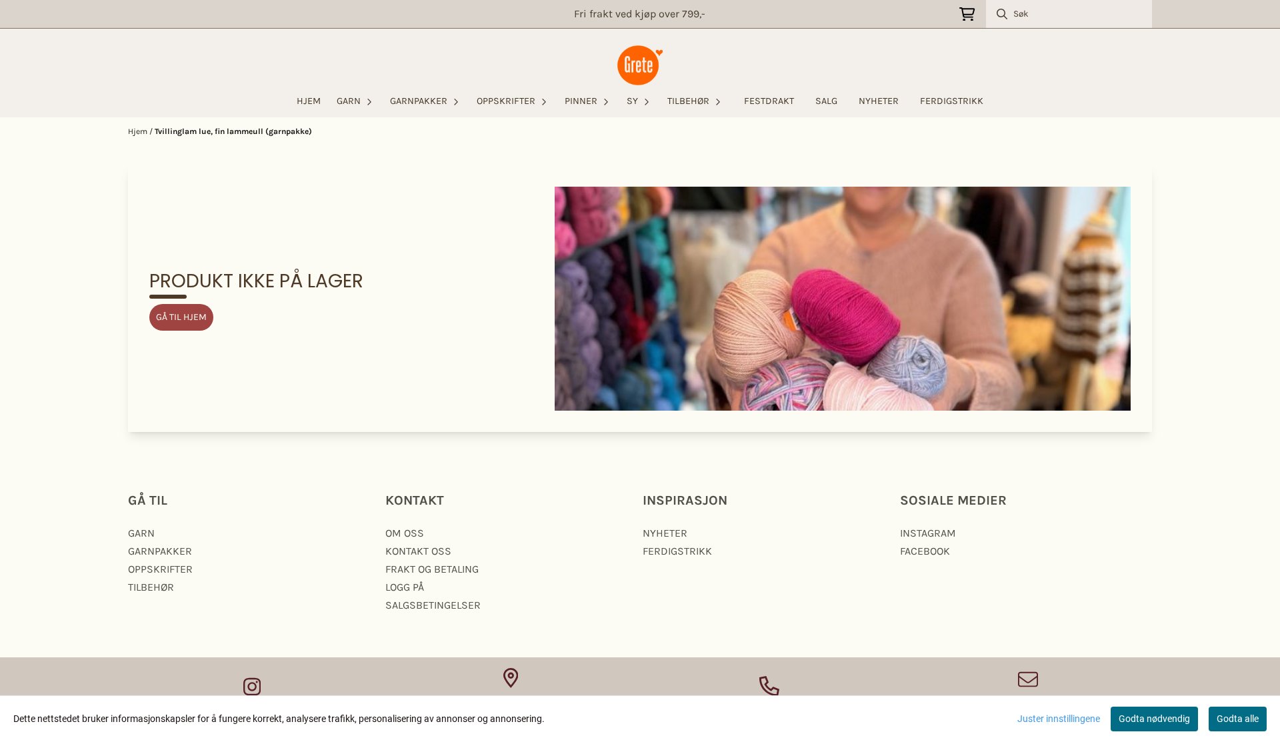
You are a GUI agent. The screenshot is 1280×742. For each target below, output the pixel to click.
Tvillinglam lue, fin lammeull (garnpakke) (233, 131)
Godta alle (1238, 718)
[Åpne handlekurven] (967, 14)
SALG (826, 101)
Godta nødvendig (1154, 718)
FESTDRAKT (769, 101)
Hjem (138, 131)
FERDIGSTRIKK (951, 101)
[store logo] (640, 65)
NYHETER (879, 101)
